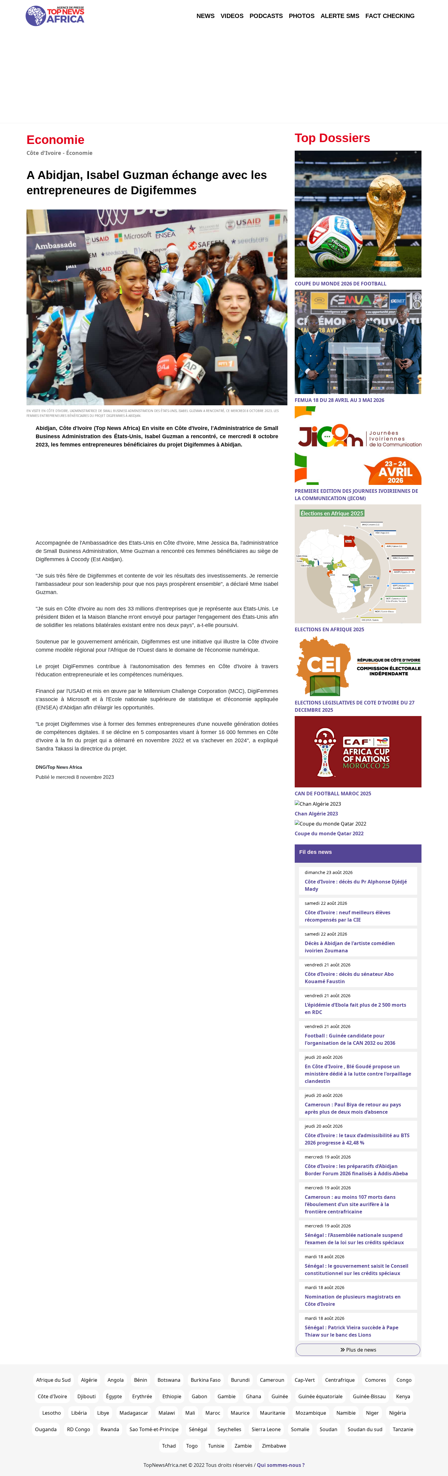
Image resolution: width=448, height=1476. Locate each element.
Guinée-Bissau (369, 1396)
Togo (192, 1445)
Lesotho (51, 1413)
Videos (232, 16)
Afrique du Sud (53, 1380)
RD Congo (78, 1429)
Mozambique (311, 1413)
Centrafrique (340, 1380)
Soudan (328, 1429)
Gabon (199, 1396)
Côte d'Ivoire (52, 1396)
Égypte (114, 1396)
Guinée (280, 1396)
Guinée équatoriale (320, 1396)
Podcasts (266, 16)
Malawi (166, 1413)
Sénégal (198, 1429)
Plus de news (360, 1349)
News (206, 16)
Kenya (403, 1396)
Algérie (89, 1380)
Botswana (169, 1380)
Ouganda (46, 1429)
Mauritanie (272, 1413)
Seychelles (229, 1429)
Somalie (300, 1429)
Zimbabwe (274, 1445)
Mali (190, 1413)
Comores (375, 1380)
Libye (103, 1413)
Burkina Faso (206, 1380)
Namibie (346, 1413)
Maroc (212, 1413)
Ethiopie (171, 1396)
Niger (372, 1413)
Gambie (227, 1396)
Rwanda (110, 1429)
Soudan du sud (365, 1429)
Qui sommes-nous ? (281, 1465)
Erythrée (142, 1396)
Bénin (140, 1380)
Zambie (243, 1445)
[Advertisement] (224, 77)
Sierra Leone (266, 1429)
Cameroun (272, 1380)
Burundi (240, 1380)
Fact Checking (390, 16)
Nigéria (397, 1413)
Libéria (79, 1413)
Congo (404, 1380)
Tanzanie (403, 1429)
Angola (116, 1380)
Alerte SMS (340, 16)
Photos (302, 16)
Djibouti (86, 1396)
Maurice (240, 1413)
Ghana (253, 1396)
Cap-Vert (305, 1380)
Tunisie (216, 1445)
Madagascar (133, 1413)
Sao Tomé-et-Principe (154, 1429)
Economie (55, 139)
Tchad (169, 1445)
